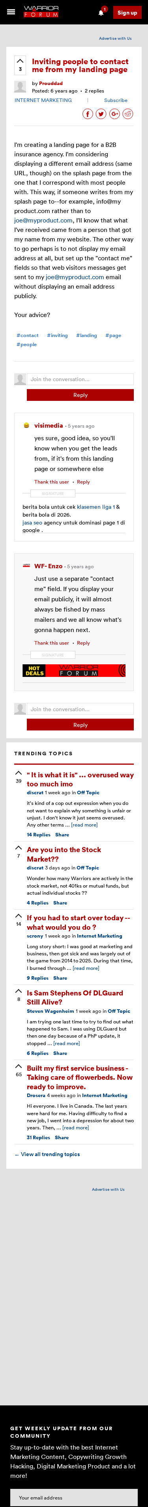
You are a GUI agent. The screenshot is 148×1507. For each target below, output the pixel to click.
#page (113, 335)
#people (27, 344)
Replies (39, 834)
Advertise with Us (115, 38)
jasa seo (32, 522)
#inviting (57, 335)
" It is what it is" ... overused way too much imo (80, 778)
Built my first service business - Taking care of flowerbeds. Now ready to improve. (80, 1077)
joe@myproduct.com (43, 220)
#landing (86, 335)
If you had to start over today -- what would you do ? (78, 921)
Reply (80, 395)
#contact (28, 335)
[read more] (84, 824)
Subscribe (115, 100)
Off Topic (88, 792)
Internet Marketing (99, 936)
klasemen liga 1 (96, 506)
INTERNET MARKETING (43, 100)
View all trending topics (47, 1154)
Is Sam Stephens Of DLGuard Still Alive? (75, 997)
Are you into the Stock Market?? (64, 853)
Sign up (127, 12)
